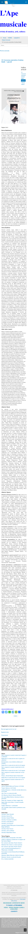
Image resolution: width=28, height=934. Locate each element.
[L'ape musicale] (10, 2)
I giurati (23, 80)
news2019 (16, 38)
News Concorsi (6, 40)
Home (4, 38)
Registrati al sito (5, 732)
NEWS (10, 38)
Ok (25, 930)
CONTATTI (14, 911)
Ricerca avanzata (4, 51)
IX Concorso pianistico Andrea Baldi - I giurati (12, 61)
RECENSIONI (7, 903)
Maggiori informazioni (21, 932)
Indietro (15, 716)
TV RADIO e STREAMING (14, 905)
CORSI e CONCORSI (17, 908)
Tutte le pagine (23, 83)
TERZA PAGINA (14, 907)
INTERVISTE (16, 903)
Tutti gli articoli (4, 735)
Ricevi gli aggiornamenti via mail (8, 729)
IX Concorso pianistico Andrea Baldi (23, 75)
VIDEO (6, 907)
